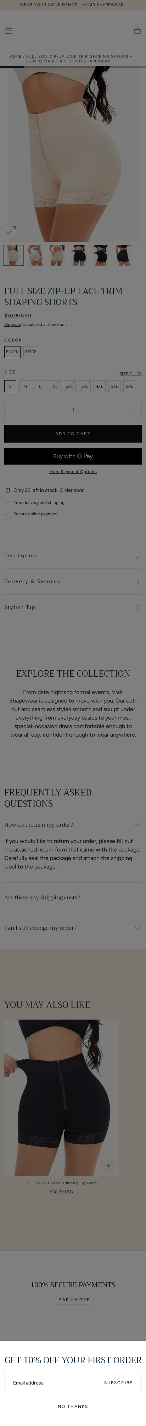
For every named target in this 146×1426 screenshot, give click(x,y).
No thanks (73, 1406)
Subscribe (118, 1382)
